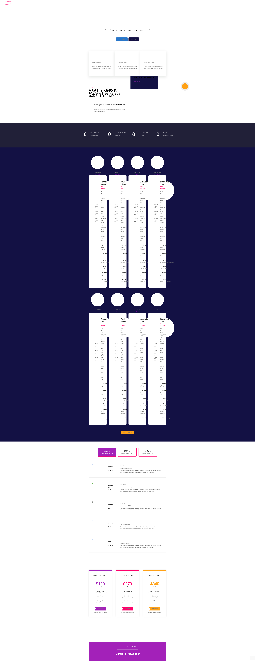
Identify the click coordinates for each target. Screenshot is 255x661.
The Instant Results (125, 524)
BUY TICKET (100, 608)
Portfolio (217, 3)
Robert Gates (98, 172)
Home (201, 3)
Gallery (235, 3)
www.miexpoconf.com (106, 281)
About (209, 3)
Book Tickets (121, 39)
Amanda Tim (137, 172)
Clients (227, 3)
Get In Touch (245, 3)
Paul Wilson (118, 172)
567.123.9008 (104, 268)
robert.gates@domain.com (167, 262)
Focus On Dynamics (125, 543)
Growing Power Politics (126, 505)
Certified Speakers (96, 62)
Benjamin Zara (157, 172)
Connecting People (122, 62)
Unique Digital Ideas (149, 62)
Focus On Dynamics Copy (126, 468)
